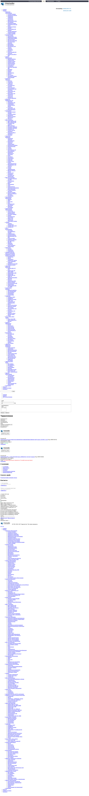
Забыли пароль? (11, 518)
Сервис (58, 1)
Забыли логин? (3, 518)
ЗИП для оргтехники (7, 397)
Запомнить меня (4, 520)
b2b (43, 1)
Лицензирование (50, 1)
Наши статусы (6, 467)
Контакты (5, 470)
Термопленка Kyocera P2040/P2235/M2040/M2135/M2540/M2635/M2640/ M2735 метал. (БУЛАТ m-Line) (24, 439)
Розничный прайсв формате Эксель (8, 477)
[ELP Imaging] (4, 407)
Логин (1, 515)
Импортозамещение (7, 472)
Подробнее (3, 444)
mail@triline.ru (4, 485)
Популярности (3, 421)
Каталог (4, 395)
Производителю (4, 422)
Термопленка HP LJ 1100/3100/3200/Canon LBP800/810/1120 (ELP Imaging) (17, 456)
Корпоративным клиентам (35, 1)
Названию (2, 420)
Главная (4, 394)
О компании (5, 466)
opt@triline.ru (3, 490)
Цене (1, 423)
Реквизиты (5, 469)
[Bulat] (4, 406)
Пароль (2, 516)
